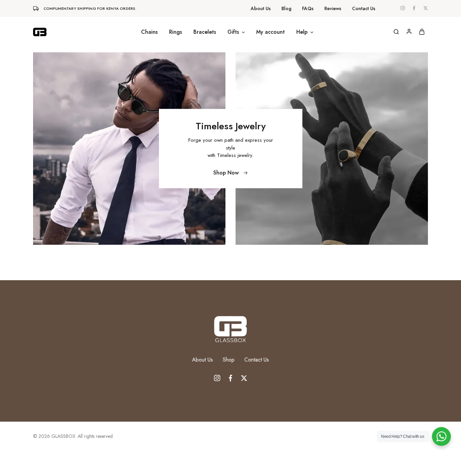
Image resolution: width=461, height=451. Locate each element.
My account (270, 32)
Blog (286, 8)
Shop (229, 360)
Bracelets (204, 32)
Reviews (332, 8)
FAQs (308, 8)
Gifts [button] (233, 32)
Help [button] (301, 32)
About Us (261, 8)
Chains (149, 32)
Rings (175, 32)
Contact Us (363, 8)
